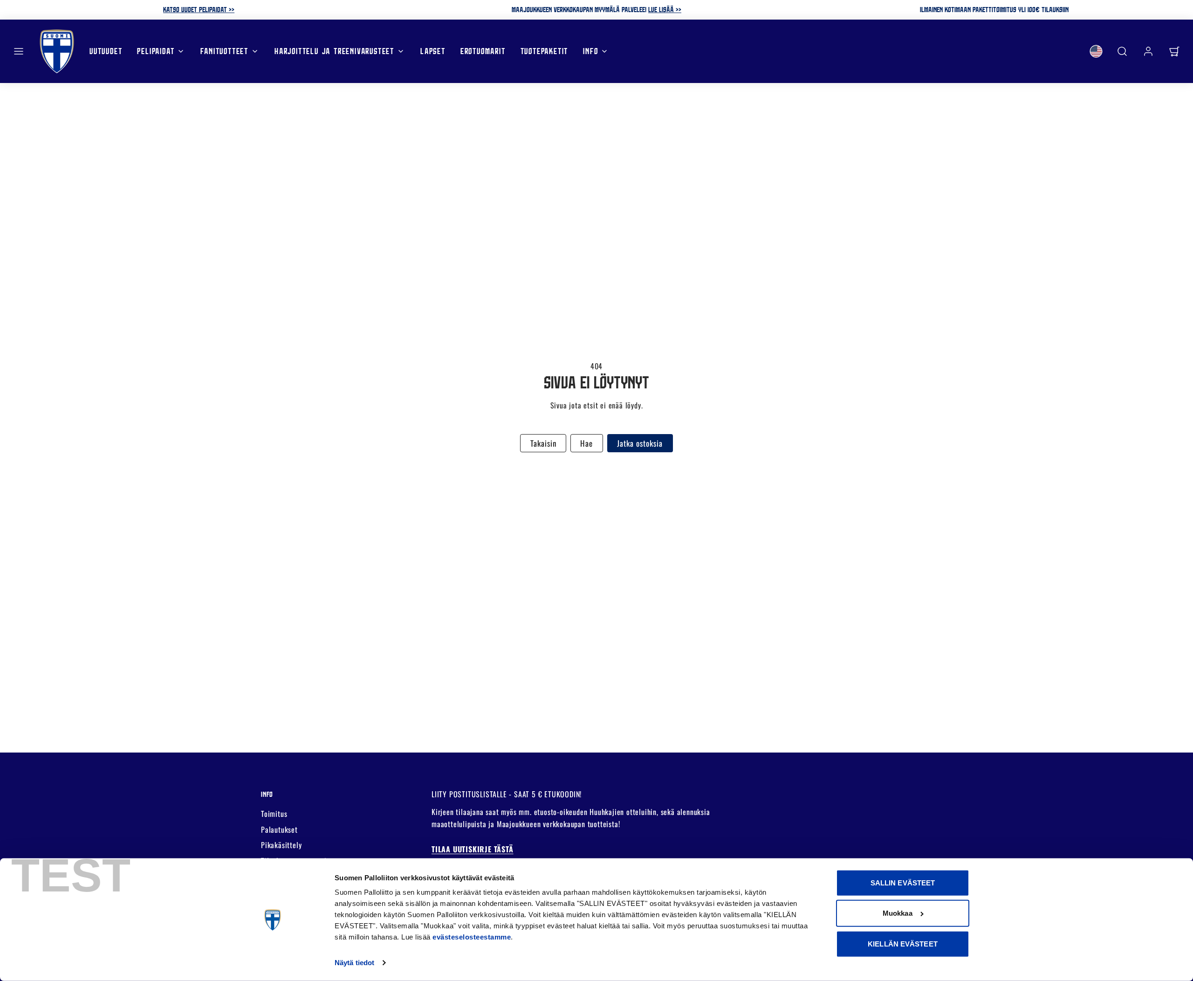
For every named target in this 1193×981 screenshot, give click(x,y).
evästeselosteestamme (471, 937)
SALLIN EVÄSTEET (903, 883)
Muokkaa (897, 913)
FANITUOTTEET (224, 50)
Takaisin (543, 443)
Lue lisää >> (664, 9)
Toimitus (274, 813)
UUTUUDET (105, 50)
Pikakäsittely (281, 844)
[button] (18, 51)
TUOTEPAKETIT (545, 50)
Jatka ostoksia (640, 443)
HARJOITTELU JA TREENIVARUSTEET (334, 50)
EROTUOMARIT (483, 50)
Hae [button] (586, 443)
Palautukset (279, 829)
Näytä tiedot (354, 963)
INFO (590, 50)
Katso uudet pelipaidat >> (198, 9)
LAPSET (433, 50)
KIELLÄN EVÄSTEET (903, 944)
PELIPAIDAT (155, 50)
